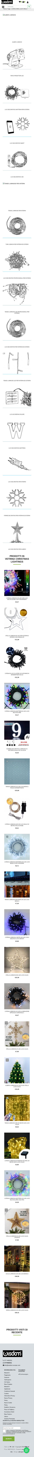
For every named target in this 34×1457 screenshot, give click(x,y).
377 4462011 (8, 1360)
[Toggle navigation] (3, 7)
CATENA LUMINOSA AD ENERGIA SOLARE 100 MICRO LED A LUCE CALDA (17, 1161)
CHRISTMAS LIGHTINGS (19, 9)
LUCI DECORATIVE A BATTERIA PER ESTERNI (17, 109)
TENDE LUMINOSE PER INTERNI (17, 210)
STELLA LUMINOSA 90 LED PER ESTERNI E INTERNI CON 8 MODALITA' (17, 636)
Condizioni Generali (9, 1391)
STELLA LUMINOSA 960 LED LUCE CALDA (17, 975)
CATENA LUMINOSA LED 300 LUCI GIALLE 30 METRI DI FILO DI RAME (17, 825)
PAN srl (27, 1447)
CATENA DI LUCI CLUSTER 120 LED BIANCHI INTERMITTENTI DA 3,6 (17, 674)
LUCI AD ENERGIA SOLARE (17, 414)
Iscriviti (9, 1439)
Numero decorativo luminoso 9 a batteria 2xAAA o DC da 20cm (17, 749)
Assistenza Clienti (9, 1412)
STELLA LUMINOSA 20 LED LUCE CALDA (17, 1049)
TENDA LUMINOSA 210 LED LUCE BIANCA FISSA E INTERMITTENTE (17, 787)
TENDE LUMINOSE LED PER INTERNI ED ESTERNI (17, 380)
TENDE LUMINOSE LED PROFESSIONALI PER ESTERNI (17, 312)
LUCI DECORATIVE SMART (17, 143)
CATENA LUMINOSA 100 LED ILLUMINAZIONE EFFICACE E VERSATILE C (17, 1012)
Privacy (26, 1430)
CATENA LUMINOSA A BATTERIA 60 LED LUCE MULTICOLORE (17, 712)
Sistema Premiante (9, 1418)
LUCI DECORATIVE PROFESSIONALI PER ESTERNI (17, 278)
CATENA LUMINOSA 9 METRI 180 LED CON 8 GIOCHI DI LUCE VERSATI (17, 938)
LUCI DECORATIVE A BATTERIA (17, 448)
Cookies (6, 1393)
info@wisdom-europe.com (12, 1365)
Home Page (6, 9)
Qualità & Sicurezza (9, 1407)
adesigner (21, 1452)
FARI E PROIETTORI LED (17, 75)
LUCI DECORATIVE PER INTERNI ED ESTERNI (17, 347)
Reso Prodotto (8, 1384)
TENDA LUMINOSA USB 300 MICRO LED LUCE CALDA (17, 1123)
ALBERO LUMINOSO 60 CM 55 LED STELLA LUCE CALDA (17, 1086)
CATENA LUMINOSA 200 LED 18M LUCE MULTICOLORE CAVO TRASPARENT (17, 598)
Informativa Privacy (9, 1395)
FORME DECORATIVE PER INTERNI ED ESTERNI (17, 515)
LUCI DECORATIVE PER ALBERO (17, 549)
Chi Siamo (7, 1382)
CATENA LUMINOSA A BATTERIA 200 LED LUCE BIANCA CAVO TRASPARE (17, 862)
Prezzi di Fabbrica (9, 1409)
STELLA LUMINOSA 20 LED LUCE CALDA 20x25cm (17, 1236)
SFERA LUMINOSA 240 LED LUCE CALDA (17, 1310)
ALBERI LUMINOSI (17, 42)
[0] (20, 2)
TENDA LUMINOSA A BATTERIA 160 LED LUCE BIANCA (17, 900)
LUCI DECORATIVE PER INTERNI (17, 481)
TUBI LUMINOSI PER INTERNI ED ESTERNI (17, 244)
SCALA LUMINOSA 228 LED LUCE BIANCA (17, 1273)
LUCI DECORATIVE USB (17, 177)
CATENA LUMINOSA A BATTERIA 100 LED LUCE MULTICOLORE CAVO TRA (17, 1199)
